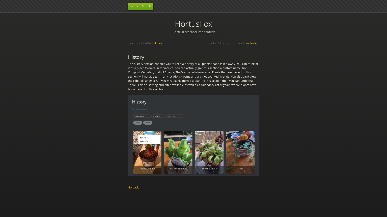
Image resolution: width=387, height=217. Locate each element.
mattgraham (252, 42)
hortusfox (157, 42)
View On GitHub (141, 6)
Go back (133, 187)
